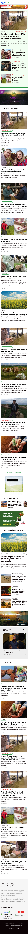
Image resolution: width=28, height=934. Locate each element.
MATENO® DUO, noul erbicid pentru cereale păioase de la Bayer (18, 591)
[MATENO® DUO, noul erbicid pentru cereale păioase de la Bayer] (6, 591)
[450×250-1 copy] (14, 526)
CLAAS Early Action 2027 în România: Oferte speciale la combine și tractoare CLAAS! (19, 578)
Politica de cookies (8, 927)
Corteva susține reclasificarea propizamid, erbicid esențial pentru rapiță (14, 314)
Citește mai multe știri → (14, 472)
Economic (4, 859)
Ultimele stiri (11, 928)
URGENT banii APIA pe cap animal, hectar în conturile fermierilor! (14, 277)
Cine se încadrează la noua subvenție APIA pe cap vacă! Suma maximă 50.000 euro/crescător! (13, 688)
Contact (17, 928)
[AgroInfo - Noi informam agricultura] (5, 2)
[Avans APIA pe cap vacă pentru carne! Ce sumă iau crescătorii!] (14, 336)
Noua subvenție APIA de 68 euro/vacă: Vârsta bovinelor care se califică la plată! (19, 66)
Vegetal (4, 310)
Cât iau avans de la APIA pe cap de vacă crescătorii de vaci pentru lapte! (13, 385)
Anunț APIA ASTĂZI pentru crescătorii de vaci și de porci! (19, 78)
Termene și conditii (18, 927)
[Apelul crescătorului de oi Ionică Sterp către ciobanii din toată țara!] (14, 408)
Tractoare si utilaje (18, 573)
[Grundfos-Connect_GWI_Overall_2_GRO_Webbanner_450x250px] (14, 625)
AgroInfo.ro (6, 925)
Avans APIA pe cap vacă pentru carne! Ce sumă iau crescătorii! (14, 350)
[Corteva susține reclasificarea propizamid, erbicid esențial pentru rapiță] (14, 300)
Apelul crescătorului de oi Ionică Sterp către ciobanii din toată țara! (13, 423)
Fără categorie (5, 167)
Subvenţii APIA (5, 273)
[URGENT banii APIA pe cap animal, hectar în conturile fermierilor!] (14, 263)
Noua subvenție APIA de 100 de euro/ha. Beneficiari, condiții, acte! (13, 723)
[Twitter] (7, 885)
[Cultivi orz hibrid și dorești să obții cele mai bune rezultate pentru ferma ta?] (6, 603)
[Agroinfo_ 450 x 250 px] (14, 104)
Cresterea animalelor (21, 31)
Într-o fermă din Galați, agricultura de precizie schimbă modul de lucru (18, 53)
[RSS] (12, 885)
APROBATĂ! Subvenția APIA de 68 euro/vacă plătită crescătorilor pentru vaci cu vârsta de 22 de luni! (13, 758)
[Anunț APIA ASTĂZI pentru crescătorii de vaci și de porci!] (6, 79)
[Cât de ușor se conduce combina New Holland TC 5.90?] (14, 641)
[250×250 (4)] (14, 494)
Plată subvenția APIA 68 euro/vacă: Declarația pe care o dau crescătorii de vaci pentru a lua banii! (13, 793)
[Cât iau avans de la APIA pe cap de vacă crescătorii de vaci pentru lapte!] (14, 371)
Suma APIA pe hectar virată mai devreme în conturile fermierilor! (14, 458)
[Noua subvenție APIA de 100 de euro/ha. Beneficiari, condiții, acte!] (14, 709)
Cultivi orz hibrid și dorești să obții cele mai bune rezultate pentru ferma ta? (19, 603)
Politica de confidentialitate (16, 925)
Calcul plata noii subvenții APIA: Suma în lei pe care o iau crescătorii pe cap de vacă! (13, 36)
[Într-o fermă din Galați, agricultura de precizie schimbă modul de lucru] (6, 54)
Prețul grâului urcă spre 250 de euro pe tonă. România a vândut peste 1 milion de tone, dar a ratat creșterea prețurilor (15, 504)
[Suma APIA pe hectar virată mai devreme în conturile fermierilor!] (14, 444)
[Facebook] (3, 885)
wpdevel (17, 929)
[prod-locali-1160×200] (14, 9)
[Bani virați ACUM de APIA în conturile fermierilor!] (14, 815)
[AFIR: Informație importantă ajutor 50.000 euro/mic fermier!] (14, 849)
